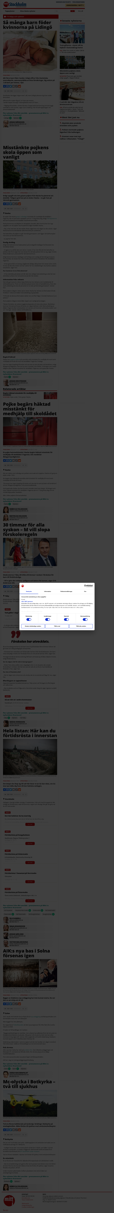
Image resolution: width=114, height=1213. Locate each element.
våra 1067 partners (27, 601)
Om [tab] (85, 591)
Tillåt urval (57, 626)
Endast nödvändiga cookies (33, 626)
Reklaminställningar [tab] (66, 591)
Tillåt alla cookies (81, 626)
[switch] (47, 619)
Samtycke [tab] (29, 591)
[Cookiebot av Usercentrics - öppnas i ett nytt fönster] (85, 586)
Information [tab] (47, 591)
